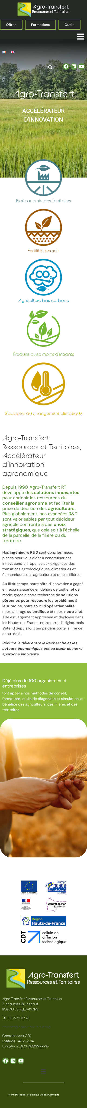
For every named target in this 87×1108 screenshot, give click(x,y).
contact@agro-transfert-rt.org (26, 1027)
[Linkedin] (74, 66)
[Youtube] (81, 66)
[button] (81, 37)
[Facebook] (66, 66)
